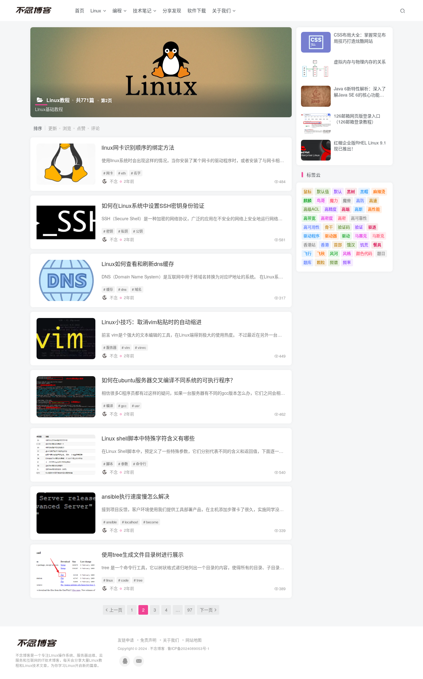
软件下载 (196, 10)
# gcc (122, 405)
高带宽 (309, 218)
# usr (136, 405)
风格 (347, 253)
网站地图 (193, 640)
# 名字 (136, 172)
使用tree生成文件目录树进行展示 (143, 554)
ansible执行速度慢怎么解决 (135, 496)
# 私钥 (123, 231)
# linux (108, 580)
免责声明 (148, 640)
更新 (52, 128)
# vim (126, 347)
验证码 (344, 227)
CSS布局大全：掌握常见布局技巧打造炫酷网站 (360, 38)
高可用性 (311, 227)
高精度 (331, 209)
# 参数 (123, 463)
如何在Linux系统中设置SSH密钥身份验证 (153, 205)
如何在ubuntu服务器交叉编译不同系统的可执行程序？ (169, 380)
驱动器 (331, 236)
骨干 (329, 227)
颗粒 (321, 262)
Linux (95, 10)
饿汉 (351, 244)
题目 (381, 253)
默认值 (323, 191)
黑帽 (364, 191)
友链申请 (126, 640)
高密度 (327, 218)
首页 (79, 10)
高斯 (359, 209)
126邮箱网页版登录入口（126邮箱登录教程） (357, 119)
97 (189, 610)
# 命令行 (139, 463)
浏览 (67, 128)
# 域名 (137, 289)
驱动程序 (311, 236)
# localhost (130, 521)
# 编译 (108, 405)
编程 (117, 10)
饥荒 (364, 244)
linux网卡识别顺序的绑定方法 (138, 147)
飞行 (307, 253)
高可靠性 (359, 218)
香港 (325, 244)
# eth (122, 172)
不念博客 (157, 648)
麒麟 (307, 200)
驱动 (346, 236)
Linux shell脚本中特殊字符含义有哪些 (148, 438)
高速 (373, 200)
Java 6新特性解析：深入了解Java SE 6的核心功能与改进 (360, 94)
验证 (359, 227)
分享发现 (172, 10)
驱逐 (372, 227)
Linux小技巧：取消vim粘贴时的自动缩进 (152, 322)
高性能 (374, 209)
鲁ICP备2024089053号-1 (189, 648)
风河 (334, 253)
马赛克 (361, 236)
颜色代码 (364, 253)
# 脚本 (108, 463)
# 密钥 (108, 231)
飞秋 (321, 253)
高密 (342, 218)
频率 (347, 262)
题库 (307, 262)
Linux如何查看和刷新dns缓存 (138, 264)
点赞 (81, 128)
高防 (360, 200)
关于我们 (171, 640)
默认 (338, 191)
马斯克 (378, 236)
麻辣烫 (379, 191)
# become (150, 521)
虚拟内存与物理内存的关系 (360, 61)
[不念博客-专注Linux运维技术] (37, 643)
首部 (338, 244)
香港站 (309, 244)
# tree (138, 580)
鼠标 (307, 191)
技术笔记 (142, 10)
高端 (346, 209)
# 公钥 (138, 231)
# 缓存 (108, 289)
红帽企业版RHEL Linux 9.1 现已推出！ (360, 146)
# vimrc (140, 347)
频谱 (334, 262)
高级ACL (311, 209)
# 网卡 (108, 172)
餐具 (377, 244)
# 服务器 (109, 347)
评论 (95, 128)
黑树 (351, 191)
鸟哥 (321, 200)
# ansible (110, 521)
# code (123, 580)
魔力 (334, 200)
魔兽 (347, 200)
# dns (122, 289)
